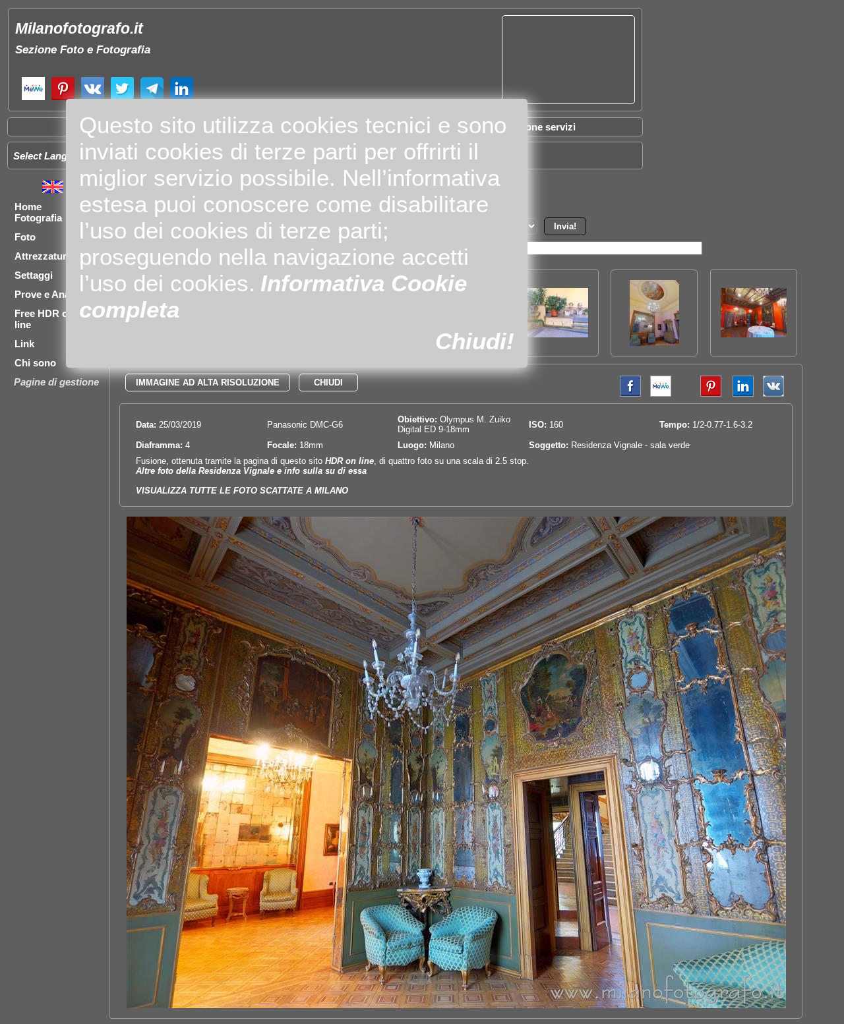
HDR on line (349, 461)
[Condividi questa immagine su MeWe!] (661, 394)
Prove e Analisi (49, 294)
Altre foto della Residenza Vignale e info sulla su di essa (251, 471)
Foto (25, 236)
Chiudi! (474, 341)
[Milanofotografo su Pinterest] (62, 98)
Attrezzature (43, 256)
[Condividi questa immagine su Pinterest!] (700, 394)
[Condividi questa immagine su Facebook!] (627, 394)
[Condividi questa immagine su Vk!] (773, 394)
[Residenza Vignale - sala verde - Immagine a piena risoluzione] (456, 1005)
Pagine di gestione (56, 381)
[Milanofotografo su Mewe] (33, 98)
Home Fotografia (38, 212)
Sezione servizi (541, 126)
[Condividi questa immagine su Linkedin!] (740, 394)
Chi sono (35, 362)
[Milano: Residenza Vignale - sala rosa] (654, 342)
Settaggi (34, 275)
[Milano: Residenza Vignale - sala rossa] (754, 333)
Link (24, 343)
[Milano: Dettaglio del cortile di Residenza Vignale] (555, 333)
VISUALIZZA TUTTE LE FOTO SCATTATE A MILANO (242, 491)
